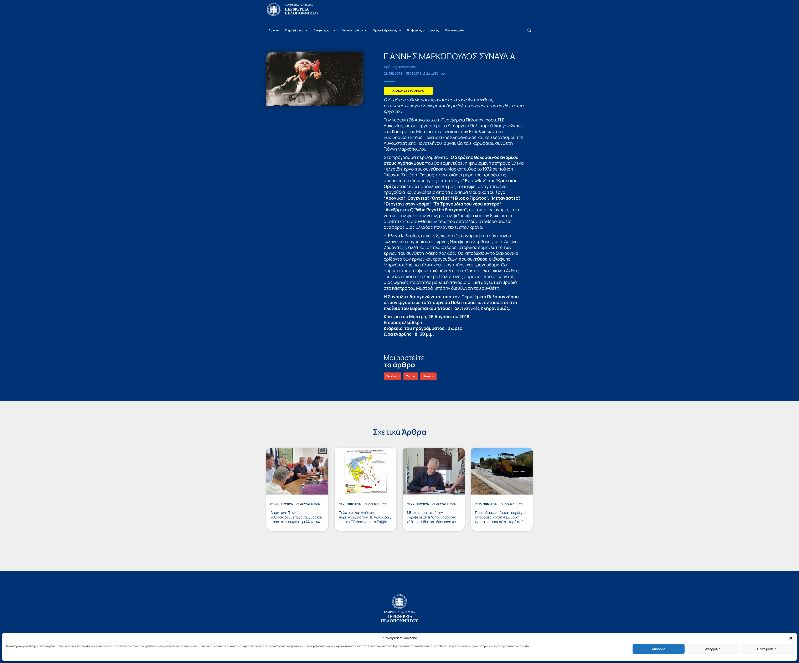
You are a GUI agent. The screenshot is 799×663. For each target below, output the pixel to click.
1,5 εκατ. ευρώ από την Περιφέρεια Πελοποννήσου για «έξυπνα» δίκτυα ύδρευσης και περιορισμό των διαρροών (432, 519)
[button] (791, 638)
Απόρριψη (712, 649)
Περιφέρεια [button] (294, 30)
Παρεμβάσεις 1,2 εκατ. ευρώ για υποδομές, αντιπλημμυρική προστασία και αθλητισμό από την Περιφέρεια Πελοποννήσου (500, 519)
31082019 (414, 73)
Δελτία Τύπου (434, 73)
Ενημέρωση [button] (322, 30)
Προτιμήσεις (766, 649)
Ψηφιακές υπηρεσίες (423, 30)
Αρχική (273, 30)
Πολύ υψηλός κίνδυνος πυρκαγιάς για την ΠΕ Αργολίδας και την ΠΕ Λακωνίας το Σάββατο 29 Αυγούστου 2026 (365, 519)
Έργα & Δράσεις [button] (385, 30)
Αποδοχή (658, 649)
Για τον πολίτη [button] (352, 30)
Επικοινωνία (454, 30)
